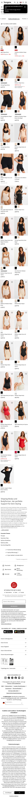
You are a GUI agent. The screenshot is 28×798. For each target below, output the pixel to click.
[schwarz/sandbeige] (16, 421)
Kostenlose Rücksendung (14, 550)
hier (23, 734)
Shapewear (23, 515)
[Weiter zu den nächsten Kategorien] (27, 19)
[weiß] (21, 144)
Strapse (3, 536)
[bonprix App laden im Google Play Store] (19, 632)
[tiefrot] (16, 452)
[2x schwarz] (4, 175)
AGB (2, 686)
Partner (11, 715)
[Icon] (12, 28)
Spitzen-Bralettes (5, 540)
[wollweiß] (7, 144)
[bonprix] (7, 2)
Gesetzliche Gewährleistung (14, 693)
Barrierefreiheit (17, 688)
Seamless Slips (5, 538)
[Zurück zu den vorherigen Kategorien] (1, 19)
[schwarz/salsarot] (16, 268)
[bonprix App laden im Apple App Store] (8, 632)
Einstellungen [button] (8, 792)
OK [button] (19, 792)
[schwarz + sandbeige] (2, 175)
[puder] (2, 47)
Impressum (8, 688)
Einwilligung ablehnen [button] (13, 796)
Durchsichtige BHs (6, 545)
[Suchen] (14, 2)
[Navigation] (2, 2)
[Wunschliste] (23, 2)
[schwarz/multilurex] (2, 452)
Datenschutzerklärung (9, 786)
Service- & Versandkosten (14, 683)
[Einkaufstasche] (26, 2)
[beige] (16, 331)
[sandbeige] (16, 80)
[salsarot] (2, 421)
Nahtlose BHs (4, 543)
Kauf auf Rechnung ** (13, 552)
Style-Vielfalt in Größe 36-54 (14, 555)
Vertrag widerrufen (13, 691)
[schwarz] (16, 47)
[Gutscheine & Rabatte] (20, 2)
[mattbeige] (18, 111)
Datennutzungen (20, 717)
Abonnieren (14, 606)
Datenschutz (8, 686)
